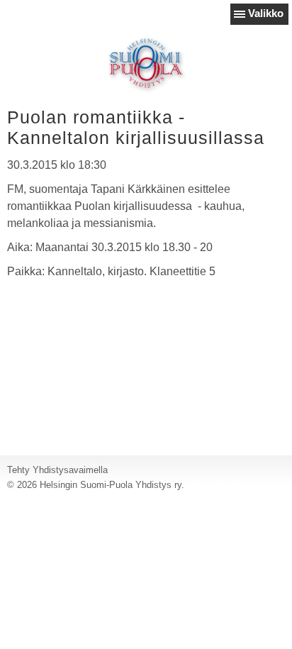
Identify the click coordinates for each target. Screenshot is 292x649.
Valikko (265, 13)
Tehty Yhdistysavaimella (57, 470)
